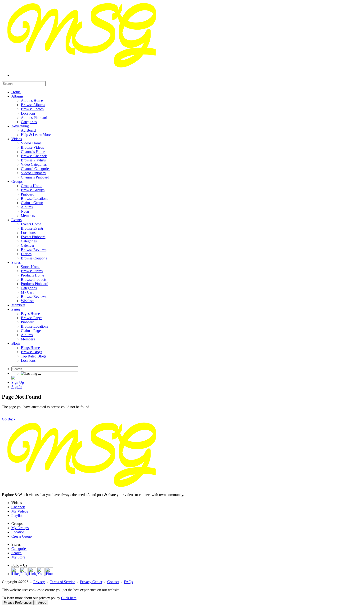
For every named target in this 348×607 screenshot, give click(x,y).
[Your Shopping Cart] (13, 378)
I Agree (41, 602)
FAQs (128, 582)
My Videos (19, 511)
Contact (113, 582)
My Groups (20, 528)
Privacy (39, 582)
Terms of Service (62, 582)
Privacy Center (91, 582)
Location (18, 532)
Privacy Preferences (18, 602)
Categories (19, 549)
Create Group (21, 536)
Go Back (8, 419)
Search (16, 553)
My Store (18, 557)
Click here (68, 598)
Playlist (16, 515)
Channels (18, 507)
